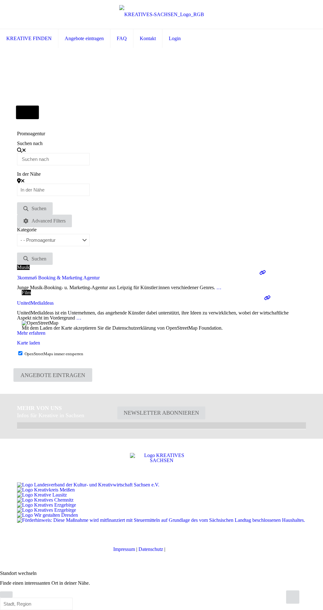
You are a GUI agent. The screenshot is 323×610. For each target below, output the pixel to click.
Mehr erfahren (31, 333)
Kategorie (27, 229)
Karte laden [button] (28, 342)
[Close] (6, 594)
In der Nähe (29, 174)
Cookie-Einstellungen (188, 549)
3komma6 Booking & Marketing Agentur (58, 277)
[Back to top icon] (292, 597)
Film (26, 292)
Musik (23, 267)
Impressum (124, 549)
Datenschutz (150, 549)
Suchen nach (30, 143)
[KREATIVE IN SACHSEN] (161, 14)
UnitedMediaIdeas (35, 303)
